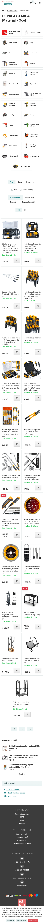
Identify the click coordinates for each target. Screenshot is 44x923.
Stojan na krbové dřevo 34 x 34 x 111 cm (10, 659)
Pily (31, 42)
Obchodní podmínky (22, 814)
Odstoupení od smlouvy (22, 843)
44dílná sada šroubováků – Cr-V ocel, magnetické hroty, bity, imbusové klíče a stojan (32, 295)
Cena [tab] (20, 182)
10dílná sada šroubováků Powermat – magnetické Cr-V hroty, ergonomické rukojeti (11, 387)
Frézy (32, 115)
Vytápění (12, 73)
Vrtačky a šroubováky (13, 63)
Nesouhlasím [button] (21, 920)
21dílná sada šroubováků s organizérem (32, 339)
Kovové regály (13, 84)
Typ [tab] (11, 182)
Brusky (11, 53)
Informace (22, 810)
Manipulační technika (34, 73)
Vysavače (33, 84)
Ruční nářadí (13, 42)
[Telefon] (22, 866)
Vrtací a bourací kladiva (35, 94)
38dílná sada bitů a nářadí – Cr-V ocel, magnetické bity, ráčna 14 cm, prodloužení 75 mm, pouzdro (10, 248)
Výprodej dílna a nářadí (14, 32)
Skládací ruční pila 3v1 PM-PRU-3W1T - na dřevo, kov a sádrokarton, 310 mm (11, 522)
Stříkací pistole (14, 94)
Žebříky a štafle (35, 32)
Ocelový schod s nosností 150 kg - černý (32, 614)
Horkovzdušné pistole (35, 125)
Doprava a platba (22, 834)
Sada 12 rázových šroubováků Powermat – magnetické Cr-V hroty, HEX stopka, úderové (32, 387)
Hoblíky (11, 115)
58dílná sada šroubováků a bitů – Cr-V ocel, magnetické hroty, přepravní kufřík (32, 247)
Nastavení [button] (10, 920)
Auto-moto (34, 53)
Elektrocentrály (25, 166)
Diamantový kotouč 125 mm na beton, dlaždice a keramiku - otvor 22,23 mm (10, 570)
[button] (17, 260)
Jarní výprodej (27, 190)
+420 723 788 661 (13, 790)
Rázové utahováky (33, 104)
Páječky (11, 125)
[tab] (18, 210)
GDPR (22, 817)
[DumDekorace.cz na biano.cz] (22, 904)
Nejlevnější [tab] (29, 197)
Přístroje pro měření (34, 146)
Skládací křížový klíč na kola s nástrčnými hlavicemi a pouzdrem (32, 477)
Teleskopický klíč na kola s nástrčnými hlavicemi (11, 476)
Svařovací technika (12, 104)
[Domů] (8, 3)
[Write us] (22, 882)
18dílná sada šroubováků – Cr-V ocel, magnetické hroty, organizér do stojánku (11, 341)
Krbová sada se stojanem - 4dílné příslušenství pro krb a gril (10, 616)
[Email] (22, 874)
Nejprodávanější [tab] (28, 202)
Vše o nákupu (22, 830)
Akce (16, 190)
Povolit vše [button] (33, 920)
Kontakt (22, 823)
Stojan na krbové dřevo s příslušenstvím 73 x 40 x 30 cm (21, 704)
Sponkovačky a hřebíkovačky (35, 135)
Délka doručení (22, 837)
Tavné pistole (13, 135)
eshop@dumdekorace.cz (15, 793)
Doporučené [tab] (15, 197)
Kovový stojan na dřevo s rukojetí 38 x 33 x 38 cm (32, 660)
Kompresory (34, 156)
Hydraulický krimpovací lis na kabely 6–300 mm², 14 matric (32, 432)
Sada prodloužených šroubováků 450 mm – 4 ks (10, 294)
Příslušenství (13, 156)
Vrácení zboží (22, 840)
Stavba (32, 63)
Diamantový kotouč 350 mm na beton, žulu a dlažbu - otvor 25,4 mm (32, 521)
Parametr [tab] (30, 182)
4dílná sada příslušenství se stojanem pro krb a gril (32, 569)
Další (21, 774)
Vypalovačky (13, 146)
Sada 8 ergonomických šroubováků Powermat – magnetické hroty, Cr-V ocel (10, 433)
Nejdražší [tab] (13, 202)
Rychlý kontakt (11, 796)
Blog (22, 820)
